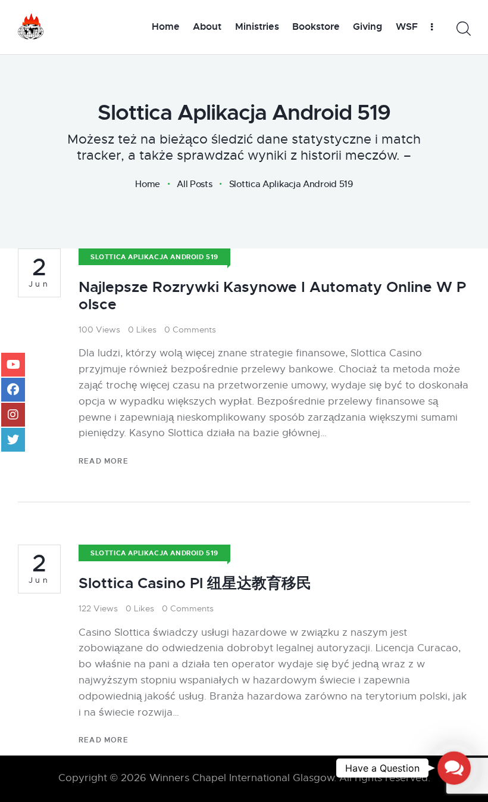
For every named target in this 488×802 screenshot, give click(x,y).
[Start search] (462, 29)
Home (147, 184)
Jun (40, 272)
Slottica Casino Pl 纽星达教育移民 (195, 583)
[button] (454, 768)
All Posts (194, 183)
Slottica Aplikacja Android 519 (154, 257)
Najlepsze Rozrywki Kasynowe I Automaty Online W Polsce (272, 296)
